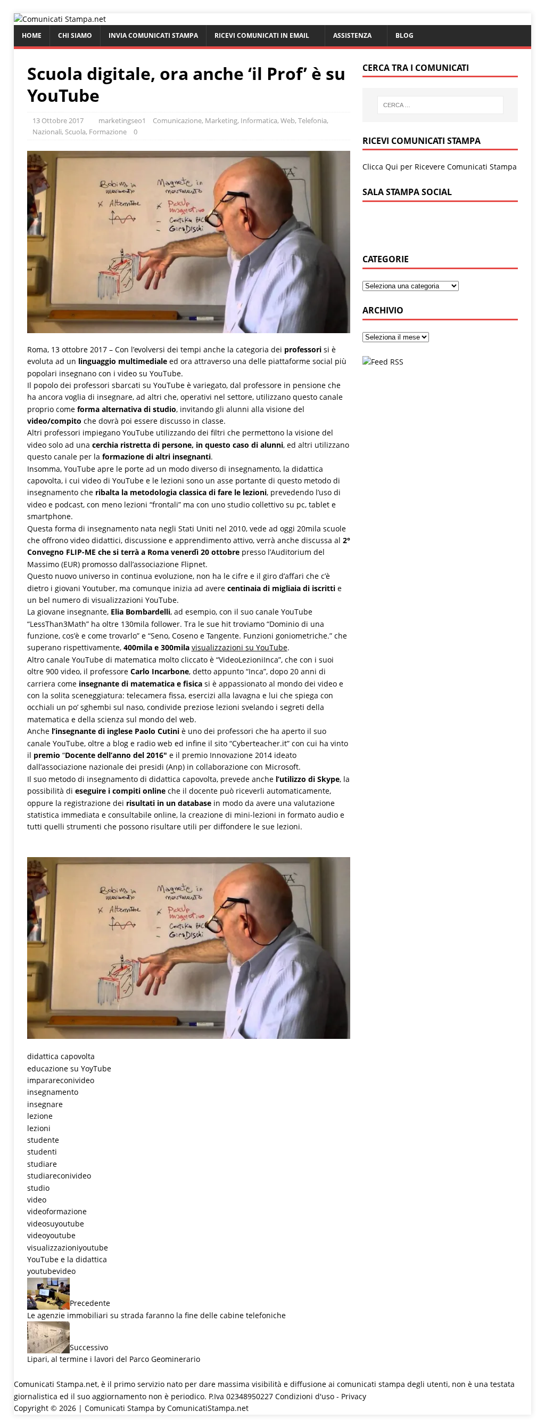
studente (43, 1140)
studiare (42, 1164)
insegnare (45, 1104)
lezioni (39, 1128)
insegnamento (52, 1092)
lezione (40, 1116)
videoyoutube (51, 1235)
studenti (42, 1152)
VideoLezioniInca (248, 660)
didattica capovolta (61, 1056)
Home (32, 35)
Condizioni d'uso (304, 1396)
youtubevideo (51, 1271)
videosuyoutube (55, 1224)
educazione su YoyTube (69, 1068)
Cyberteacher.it (259, 743)
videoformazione (57, 1211)
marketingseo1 (122, 120)
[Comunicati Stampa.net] (60, 19)
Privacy (353, 1396)
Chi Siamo (75, 35)
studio (38, 1188)
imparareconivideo (60, 1080)
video (36, 1200)
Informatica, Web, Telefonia (284, 120)
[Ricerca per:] (440, 105)
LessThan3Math (58, 624)
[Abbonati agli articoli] (382, 362)
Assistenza (352, 35)
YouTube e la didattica (67, 1259)
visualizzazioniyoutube (67, 1248)
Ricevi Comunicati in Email (261, 35)
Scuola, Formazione (96, 131)
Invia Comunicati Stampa (153, 35)
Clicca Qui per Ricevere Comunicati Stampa (439, 167)
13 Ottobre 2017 (58, 120)
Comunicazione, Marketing (195, 120)
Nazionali (47, 131)
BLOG (404, 35)
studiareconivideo (59, 1176)
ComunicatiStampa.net (208, 1408)
